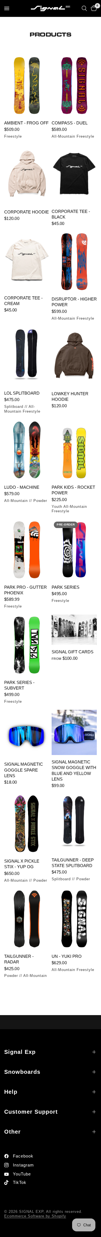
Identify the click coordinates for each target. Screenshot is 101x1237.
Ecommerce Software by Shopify (35, 1216)
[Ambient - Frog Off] (26, 85)
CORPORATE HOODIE (26, 212)
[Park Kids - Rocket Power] (74, 449)
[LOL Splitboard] (26, 356)
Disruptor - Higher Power (74, 302)
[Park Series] (74, 549)
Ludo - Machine (21, 487)
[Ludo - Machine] (26, 449)
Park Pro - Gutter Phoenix (25, 590)
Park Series (65, 587)
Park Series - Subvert (19, 685)
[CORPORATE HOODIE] (26, 175)
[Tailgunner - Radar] (26, 918)
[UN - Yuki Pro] (74, 918)
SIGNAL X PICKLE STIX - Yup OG (21, 864)
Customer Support (31, 1112)
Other (12, 1132)
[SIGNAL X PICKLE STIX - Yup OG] (26, 823)
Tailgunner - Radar (19, 959)
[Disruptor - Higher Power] (74, 261)
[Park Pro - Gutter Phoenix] (26, 549)
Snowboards (22, 1072)
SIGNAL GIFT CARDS (72, 651)
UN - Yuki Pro (67, 956)
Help (10, 1092)
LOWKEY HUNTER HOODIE (70, 396)
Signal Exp (20, 1052)
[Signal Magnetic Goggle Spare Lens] (26, 733)
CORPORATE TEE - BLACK (71, 214)
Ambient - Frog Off (26, 122)
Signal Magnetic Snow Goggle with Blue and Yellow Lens (74, 770)
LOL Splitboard (22, 393)
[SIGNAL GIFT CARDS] (74, 630)
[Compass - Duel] (74, 85)
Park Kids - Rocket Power (73, 490)
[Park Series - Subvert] (26, 645)
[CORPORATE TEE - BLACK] (74, 174)
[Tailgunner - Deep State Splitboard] (74, 823)
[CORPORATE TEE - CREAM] (26, 261)
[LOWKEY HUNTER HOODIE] (74, 356)
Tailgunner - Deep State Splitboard (73, 863)
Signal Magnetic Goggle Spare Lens (23, 770)
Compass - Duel (70, 122)
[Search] (84, 8)
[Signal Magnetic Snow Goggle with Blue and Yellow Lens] (74, 732)
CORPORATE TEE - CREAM (23, 300)
